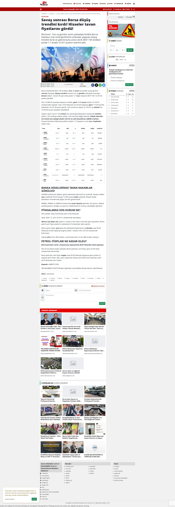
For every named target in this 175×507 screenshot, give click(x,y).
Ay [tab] (125, 59)
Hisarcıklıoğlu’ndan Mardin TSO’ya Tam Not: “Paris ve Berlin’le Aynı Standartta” (94, 327)
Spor (110, 3)
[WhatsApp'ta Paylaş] (100, 85)
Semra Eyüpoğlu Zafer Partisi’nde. (75, 9)
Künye (116, 469)
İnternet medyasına (117, 81)
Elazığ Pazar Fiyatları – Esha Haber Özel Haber (51, 437)
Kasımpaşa (114, 113)
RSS (43, 487)
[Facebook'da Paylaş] (92, 85)
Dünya (92, 471)
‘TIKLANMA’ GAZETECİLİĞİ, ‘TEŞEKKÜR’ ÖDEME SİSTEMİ (50, 350)
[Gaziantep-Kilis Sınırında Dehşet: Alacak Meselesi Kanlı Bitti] (72, 319)
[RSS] (134, 9)
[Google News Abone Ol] (68, 84)
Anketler (45, 483)
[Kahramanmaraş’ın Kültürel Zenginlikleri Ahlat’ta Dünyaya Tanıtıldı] (51, 363)
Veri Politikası (118, 480)
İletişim (127, 9)
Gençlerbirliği (115, 97)
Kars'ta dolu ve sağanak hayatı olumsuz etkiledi (71, 372)
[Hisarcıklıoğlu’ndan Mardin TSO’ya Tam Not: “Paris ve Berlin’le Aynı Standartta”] (94, 319)
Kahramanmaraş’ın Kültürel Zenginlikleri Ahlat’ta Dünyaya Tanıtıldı (51, 372)
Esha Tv (44, 496)
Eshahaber (45, 494)
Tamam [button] (34, 499)
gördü (53, 280)
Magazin (92, 466)
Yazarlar (117, 9)
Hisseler (91, 278)
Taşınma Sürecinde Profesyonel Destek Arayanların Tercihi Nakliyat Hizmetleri (51, 400)
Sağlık (129, 3)
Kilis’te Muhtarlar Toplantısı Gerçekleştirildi (72, 350)
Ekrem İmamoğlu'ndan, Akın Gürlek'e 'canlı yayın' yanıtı (51, 327)
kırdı (83, 278)
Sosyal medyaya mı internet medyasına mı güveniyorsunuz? (121, 72)
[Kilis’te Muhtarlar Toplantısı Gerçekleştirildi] (72, 341)
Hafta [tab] (121, 59)
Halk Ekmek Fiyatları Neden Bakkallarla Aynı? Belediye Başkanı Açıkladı (51, 419)
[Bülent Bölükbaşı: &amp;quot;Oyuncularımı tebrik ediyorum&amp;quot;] (94, 341)
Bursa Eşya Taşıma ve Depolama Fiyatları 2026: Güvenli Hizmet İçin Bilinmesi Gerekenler (71, 400)
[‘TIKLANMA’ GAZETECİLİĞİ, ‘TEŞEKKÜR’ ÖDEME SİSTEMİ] (51, 341)
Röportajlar (67, 3)
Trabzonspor (114, 105)
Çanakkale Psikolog (36, 506)
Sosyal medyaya (116, 77)
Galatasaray (114, 100)
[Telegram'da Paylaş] (103, 85)
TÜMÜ (131, 65)
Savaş (45, 278)
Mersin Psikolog (48, 506)
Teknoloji (119, 3)
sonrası (52, 278)
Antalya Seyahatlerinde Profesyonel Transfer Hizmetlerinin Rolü (92, 400)
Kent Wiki (45, 499)
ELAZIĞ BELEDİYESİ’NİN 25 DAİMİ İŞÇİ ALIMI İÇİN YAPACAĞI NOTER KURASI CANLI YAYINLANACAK (93, 456)
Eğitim (92, 473)
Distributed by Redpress (21, 506)
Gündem (87, 3)
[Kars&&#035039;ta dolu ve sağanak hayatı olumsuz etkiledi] (72, 363)
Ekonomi (93, 469)
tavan (99, 278)
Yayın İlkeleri (118, 471)
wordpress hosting (82, 506)
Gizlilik (116, 476)
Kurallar (117, 473)
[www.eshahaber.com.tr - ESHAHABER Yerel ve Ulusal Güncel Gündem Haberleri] (44, 4)
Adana (120, 17)
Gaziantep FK (115, 111)
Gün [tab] (117, 59)
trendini (75, 278)
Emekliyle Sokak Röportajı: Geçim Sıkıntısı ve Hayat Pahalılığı (94, 437)
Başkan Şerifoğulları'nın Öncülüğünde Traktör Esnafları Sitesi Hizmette (93, 419)
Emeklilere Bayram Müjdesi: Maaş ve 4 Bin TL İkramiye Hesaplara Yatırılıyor (51, 456)
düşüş (68, 278)
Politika (78, 3)
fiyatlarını (44, 280)
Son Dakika (45, 476)
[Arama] (132, 9)
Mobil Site (45, 485)
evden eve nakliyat (6, 506)
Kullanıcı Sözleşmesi (120, 478)
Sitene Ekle (45, 490)
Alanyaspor (114, 108)
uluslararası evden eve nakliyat (65, 506)
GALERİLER (108, 9)
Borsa (60, 278)
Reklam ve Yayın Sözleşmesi (50, 492)
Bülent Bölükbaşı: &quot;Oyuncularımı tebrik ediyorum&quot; (94, 350)
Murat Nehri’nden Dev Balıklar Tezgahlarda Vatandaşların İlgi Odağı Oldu (71, 437)
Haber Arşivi (46, 478)
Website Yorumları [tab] (98, 286)
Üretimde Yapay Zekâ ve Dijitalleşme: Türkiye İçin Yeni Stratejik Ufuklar (71, 456)
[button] (133, 3)
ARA (130, 50)
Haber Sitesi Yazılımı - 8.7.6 (102, 503)
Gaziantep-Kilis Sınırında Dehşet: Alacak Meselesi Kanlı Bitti (71, 327)
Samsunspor (114, 102)
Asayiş (103, 3)
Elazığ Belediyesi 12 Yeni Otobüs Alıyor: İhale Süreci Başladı (72, 419)
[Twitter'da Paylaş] (96, 85)
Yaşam (95, 3)
